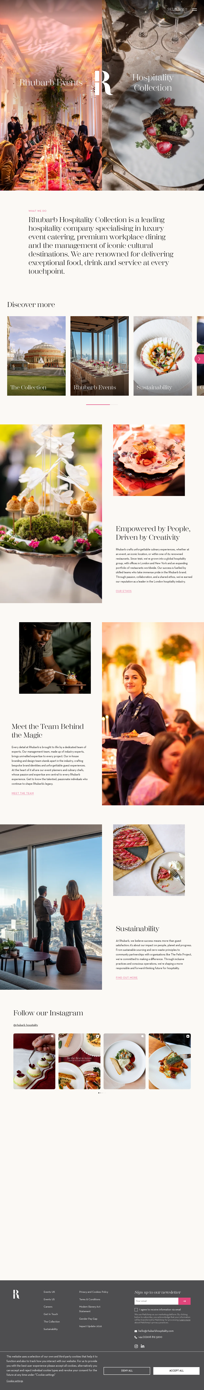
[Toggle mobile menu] (194, 9)
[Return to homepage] (10, 9)
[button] (199, 359)
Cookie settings (15, 1381)
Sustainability (51, 1329)
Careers (48, 1307)
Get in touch (177, 9)
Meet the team (23, 793)
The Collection (52, 1322)
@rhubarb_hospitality (25, 1025)
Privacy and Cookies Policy (93, 1292)
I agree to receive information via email (39, 1128)
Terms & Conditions (89, 1299)
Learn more (173, 1133)
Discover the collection (153, 124)
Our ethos (124, 591)
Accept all (176, 1371)
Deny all (127, 1371)
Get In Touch (51, 1314)
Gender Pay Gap (88, 1319)
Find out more (127, 978)
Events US (49, 1299)
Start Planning (51, 118)
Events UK (49, 1292)
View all (190, 1163)
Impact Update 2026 (90, 1326)
